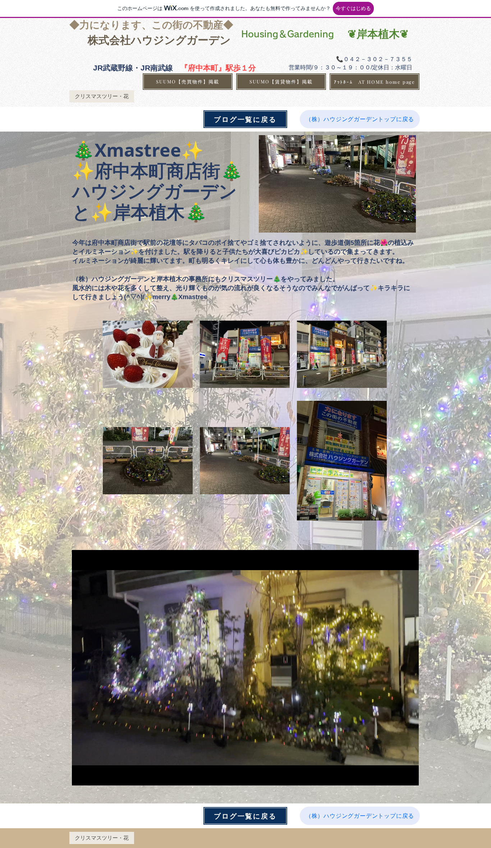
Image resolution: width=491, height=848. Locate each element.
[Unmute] (93, 775)
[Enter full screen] (409, 775)
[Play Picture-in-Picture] (396, 775)
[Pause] (81, 775)
